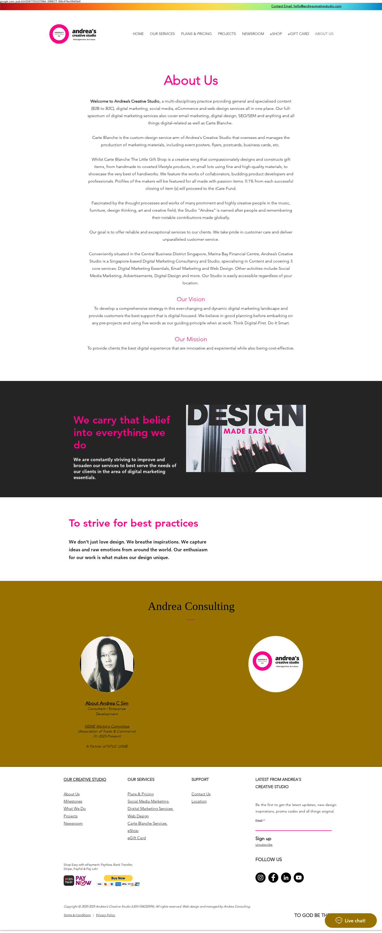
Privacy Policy (105, 915)
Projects (70, 816)
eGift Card (137, 837)
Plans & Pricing (141, 793)
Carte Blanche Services (148, 823)
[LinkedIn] (286, 877)
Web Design (138, 816)
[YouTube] (299, 877)
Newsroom (73, 823)
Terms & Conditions (77, 915)
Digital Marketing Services (151, 808)
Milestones (73, 801)
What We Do (75, 808)
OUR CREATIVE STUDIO (85, 779)
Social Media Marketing (148, 801)
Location (199, 801)
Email (258, 820)
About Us (72, 793)
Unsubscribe (264, 845)
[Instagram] (260, 877)
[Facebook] (273, 877)
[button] (118, 881)
